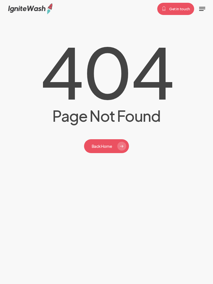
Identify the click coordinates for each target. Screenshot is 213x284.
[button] (202, 9)
